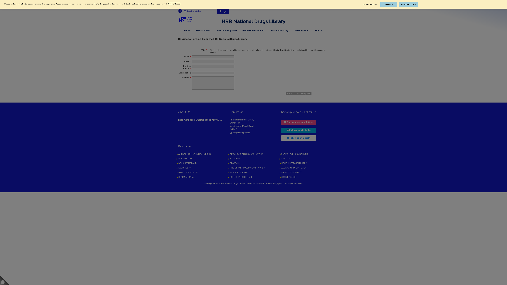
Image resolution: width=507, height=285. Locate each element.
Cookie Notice (174, 4)
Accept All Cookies (409, 4)
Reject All (389, 4)
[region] (253, 4)
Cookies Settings (370, 4)
